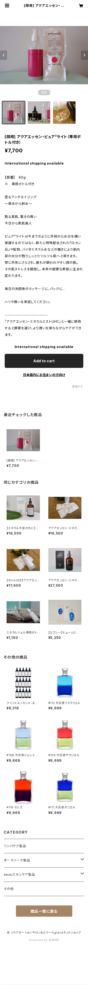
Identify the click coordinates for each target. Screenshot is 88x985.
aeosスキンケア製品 (19, 874)
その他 (9, 889)
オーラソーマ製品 (17, 860)
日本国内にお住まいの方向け (44, 375)
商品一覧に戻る (44, 911)
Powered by (39, 940)
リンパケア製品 (15, 846)
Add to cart (44, 361)
